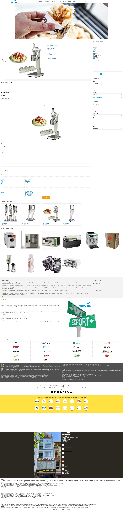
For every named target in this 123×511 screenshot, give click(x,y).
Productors (8, 80)
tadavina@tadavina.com (96, 48)
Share (48, 60)
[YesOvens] (37, 401)
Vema (4, 224)
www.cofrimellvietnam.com (29, 193)
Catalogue (15, 80)
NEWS (64, 1)
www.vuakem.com (27, 183)
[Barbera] (58, 401)
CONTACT (80, 1)
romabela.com (95, 58)
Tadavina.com (68, 509)
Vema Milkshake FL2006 (25, 223)
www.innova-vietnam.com (28, 190)
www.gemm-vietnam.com (28, 191)
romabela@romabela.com (96, 57)
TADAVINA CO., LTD (59, 509)
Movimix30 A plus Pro (96, 283)
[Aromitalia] (65, 401)
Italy (5, 224)
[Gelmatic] (51, 401)
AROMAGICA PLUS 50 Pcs (97, 290)
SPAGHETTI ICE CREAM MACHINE (46, 223)
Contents (3, 80)
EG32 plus (94, 288)
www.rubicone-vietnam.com (29, 189)
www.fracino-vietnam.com (28, 194)
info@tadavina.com (95, 49)
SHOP (69, 1)
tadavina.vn (94, 51)
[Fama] (86, 401)
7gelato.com (94, 63)
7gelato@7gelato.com (96, 62)
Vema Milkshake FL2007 (4, 223)
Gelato (3, 39)
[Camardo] (79, 401)
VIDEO (74, 1)
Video (12, 80)
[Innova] (72, 401)
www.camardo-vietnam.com (29, 195)
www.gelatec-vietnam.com (29, 192)
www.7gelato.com (27, 181)
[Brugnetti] (44, 401)
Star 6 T (93, 285)
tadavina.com (94, 50)
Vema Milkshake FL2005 (66, 223)
